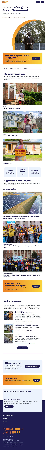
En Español (17, 441)
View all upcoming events (32, 366)
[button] (42, 2)
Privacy (4, 441)
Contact (12, 441)
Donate (38, 2)
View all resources (22, 348)
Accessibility (8, 441)
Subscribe (36, 59)
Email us (36, 380)
